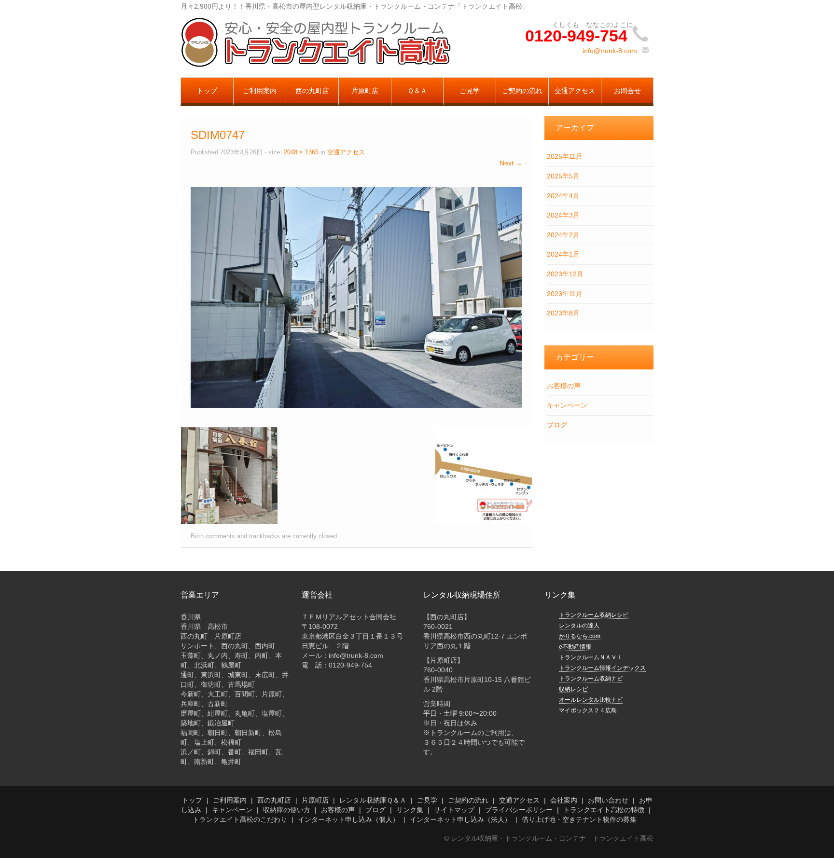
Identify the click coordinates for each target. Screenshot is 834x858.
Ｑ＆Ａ (417, 91)
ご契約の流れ (522, 91)
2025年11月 (565, 156)
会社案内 (563, 800)
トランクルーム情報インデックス (602, 668)
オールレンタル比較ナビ (591, 699)
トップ (207, 91)
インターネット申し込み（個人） (348, 819)
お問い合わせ (608, 800)
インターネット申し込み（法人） (460, 819)
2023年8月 (563, 313)
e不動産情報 (575, 646)
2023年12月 (565, 274)
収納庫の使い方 (286, 810)
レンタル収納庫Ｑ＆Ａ (372, 800)
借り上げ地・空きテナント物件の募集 (579, 819)
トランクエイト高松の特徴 (603, 810)
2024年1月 (563, 254)
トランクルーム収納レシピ (593, 615)
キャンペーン (567, 405)
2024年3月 (563, 215)
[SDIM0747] (356, 296)
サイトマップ (454, 810)
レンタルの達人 (579, 625)
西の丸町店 (312, 91)
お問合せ (627, 91)
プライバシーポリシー (519, 810)
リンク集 (409, 810)
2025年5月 (563, 176)
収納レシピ (573, 689)
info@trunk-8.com (610, 50)
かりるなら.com (579, 636)
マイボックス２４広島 (588, 710)
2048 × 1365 (301, 152)
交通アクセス (575, 91)
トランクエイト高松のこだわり (240, 819)
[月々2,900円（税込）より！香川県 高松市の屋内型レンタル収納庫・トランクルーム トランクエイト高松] (316, 42)
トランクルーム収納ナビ (591, 678)
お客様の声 (564, 386)
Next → (511, 163)
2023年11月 (565, 294)
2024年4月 (563, 196)
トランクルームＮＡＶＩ (591, 657)
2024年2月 (563, 235)
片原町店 (364, 91)
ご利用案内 (260, 91)
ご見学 (469, 91)
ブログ (557, 425)
